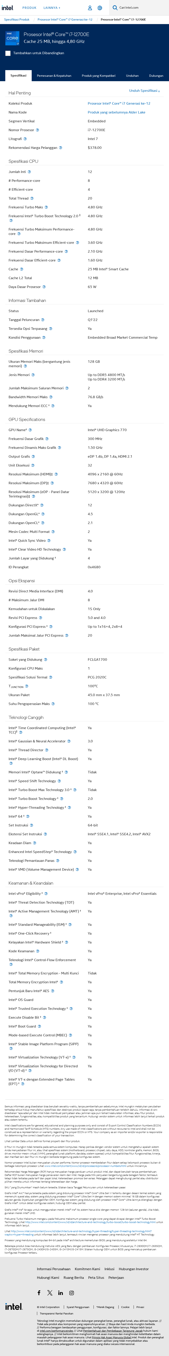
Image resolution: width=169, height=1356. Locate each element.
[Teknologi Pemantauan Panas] (57, 860)
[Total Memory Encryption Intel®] (61, 982)
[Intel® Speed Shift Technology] (59, 781)
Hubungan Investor (134, 1269)
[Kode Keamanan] (37, 951)
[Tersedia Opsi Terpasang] (50, 328)
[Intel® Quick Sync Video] (48, 540)
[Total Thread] (31, 198)
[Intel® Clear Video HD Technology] (64, 549)
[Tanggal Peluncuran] (42, 320)
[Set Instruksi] (31, 825)
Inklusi (109, 1269)
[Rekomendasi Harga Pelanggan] (60, 148)
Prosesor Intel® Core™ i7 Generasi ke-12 (119, 103)
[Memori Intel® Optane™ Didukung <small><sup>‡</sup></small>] (66, 772)
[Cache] (21, 269)
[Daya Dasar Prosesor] (44, 287)
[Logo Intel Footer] (14, 1306)
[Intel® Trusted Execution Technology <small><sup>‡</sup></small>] (71, 1008)
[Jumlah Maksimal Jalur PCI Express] (66, 635)
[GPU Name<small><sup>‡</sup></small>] (30, 430)
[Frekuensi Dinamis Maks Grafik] (59, 447)
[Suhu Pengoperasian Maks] (53, 704)
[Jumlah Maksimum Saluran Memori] (66, 388)
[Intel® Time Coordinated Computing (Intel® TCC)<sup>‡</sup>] (20, 732)
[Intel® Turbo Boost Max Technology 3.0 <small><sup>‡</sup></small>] (74, 790)
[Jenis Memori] (33, 375)
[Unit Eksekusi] (32, 465)
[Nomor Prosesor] (37, 130)
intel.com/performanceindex (56, 1330)
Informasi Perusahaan (53, 1269)
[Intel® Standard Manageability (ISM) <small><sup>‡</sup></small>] (70, 924)
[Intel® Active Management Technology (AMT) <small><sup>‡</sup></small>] (11, 916)
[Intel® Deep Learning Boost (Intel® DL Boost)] (11, 763)
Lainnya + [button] (52, 8)
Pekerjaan (116, 1277)
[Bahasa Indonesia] (99, 7)
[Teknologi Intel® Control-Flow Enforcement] (11, 964)
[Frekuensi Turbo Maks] (46, 207)
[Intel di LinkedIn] (60, 1294)
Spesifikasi (18, 75)
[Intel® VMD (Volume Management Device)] (77, 869)
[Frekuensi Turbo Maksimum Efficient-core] (77, 242)
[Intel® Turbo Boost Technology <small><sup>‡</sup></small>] (61, 799)
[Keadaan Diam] (34, 843)
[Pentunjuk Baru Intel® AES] (52, 991)
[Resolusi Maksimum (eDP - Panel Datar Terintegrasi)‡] (33, 496)
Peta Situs (96, 1277)
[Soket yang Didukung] (45, 659)
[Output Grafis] (33, 456)
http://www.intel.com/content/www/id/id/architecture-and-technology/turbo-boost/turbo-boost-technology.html (90, 1222)
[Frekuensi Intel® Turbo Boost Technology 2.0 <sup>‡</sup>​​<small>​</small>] (11, 220)
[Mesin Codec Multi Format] (53, 532)
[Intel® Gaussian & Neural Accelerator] (68, 741)
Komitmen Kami (87, 1269)
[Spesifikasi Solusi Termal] (50, 677)
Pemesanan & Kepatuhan (54, 76)
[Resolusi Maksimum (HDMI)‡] (56, 474)
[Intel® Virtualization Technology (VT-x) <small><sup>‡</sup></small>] (74, 1057)
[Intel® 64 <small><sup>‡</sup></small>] (27, 816)
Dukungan (156, 76)
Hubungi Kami (48, 1277)
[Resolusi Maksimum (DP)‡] (52, 483)
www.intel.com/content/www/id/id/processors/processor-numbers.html (85, 1166)
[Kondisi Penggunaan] (43, 337)
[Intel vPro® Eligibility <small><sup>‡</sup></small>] (46, 893)
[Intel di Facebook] (39, 1294)
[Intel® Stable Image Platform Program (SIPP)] (11, 1048)
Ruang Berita (74, 1277)
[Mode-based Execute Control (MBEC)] (70, 1035)
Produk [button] (29, 8)
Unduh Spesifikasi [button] (143, 90)
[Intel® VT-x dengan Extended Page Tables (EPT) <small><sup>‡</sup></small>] (22, 1084)
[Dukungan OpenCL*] (42, 523)
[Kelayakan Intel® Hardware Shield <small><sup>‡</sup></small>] (66, 942)
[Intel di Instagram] (71, 1294)
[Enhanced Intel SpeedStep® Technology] (75, 852)
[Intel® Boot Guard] (39, 1026)
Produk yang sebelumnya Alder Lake (116, 112)
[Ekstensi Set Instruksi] (45, 834)
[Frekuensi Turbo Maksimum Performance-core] (19, 234)
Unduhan (132, 76)
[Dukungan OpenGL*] (42, 514)
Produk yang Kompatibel (99, 76)
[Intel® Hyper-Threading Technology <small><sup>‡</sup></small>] (69, 807)
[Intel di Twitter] (50, 1294)
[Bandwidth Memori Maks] (50, 397)
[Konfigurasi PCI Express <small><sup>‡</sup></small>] (50, 626)
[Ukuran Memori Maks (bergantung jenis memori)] (25, 366)
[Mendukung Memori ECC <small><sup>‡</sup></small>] (52, 406)
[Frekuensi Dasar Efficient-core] (59, 260)
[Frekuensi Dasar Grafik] (46, 439)
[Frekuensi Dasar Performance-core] (66, 251)
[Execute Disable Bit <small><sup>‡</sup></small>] (44, 1017)
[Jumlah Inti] (29, 172)
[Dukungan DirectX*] (41, 505)
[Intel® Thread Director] (46, 750)
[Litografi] (25, 139)
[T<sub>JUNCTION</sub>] (26, 686)
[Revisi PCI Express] (40, 618)
